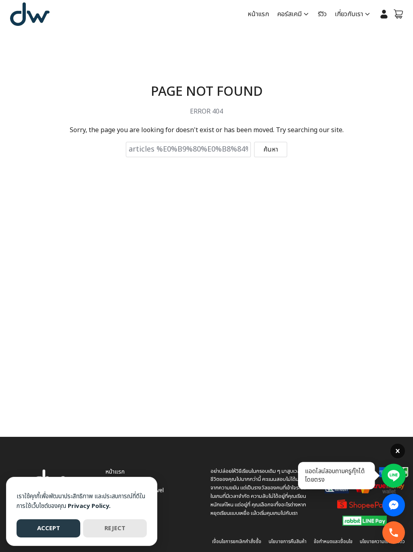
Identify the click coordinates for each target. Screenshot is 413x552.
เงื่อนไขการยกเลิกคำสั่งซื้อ (236, 541)
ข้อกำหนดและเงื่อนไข (333, 541)
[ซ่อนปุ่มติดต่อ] (397, 451)
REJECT (114, 528)
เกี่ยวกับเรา (349, 14)
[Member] (384, 14)
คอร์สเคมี (289, 14)
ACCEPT (48, 528)
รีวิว (322, 14)
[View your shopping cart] (398, 14)
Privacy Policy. (89, 506)
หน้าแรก (258, 14)
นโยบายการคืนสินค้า (288, 541)
